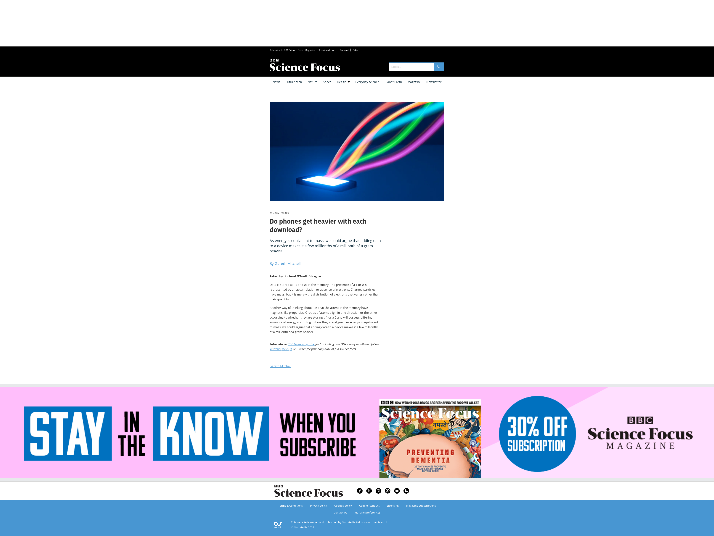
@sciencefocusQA (281, 349)
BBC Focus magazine (301, 344)
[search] (439, 66)
